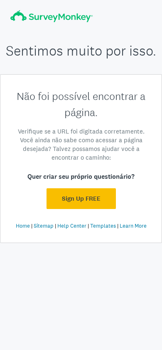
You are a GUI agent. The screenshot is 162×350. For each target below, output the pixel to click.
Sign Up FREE (81, 198)
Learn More (133, 225)
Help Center (71, 225)
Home (23, 225)
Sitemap (44, 225)
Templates (103, 225)
